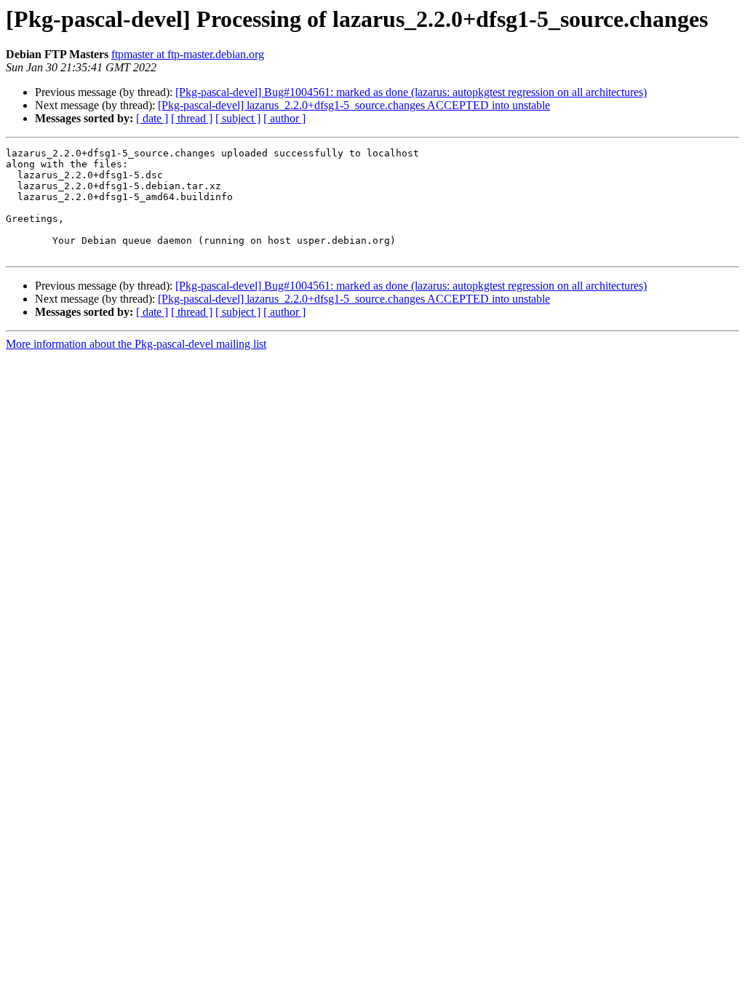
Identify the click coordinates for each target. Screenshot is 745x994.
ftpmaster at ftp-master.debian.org (187, 54)
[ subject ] (237, 118)
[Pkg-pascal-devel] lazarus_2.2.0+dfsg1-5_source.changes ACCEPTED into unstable (354, 105)
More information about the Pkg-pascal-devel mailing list (136, 344)
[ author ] (284, 118)
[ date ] (152, 118)
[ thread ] (191, 118)
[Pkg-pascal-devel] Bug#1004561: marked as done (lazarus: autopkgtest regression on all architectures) (411, 92)
